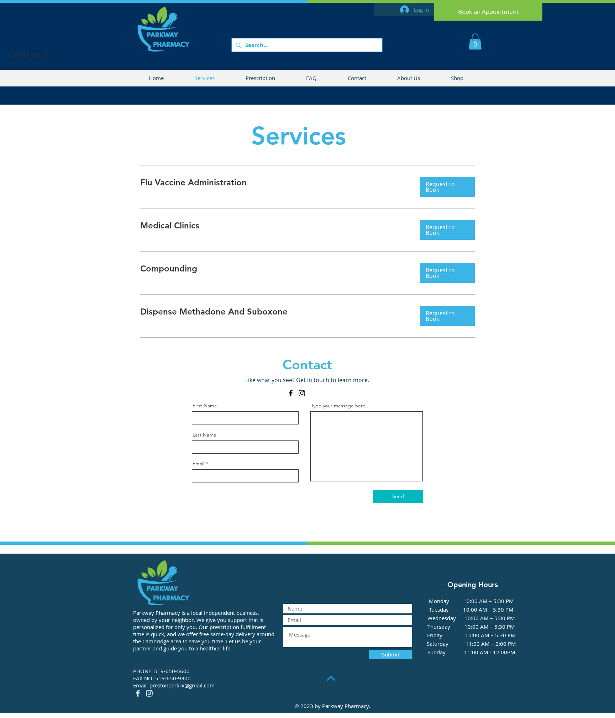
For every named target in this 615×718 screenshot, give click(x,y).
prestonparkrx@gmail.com (182, 685)
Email (198, 463)
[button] (475, 41)
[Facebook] (291, 393)
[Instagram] (302, 393)
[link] (274, 182)
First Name (205, 405)
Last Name (204, 434)
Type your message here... (340, 405)
